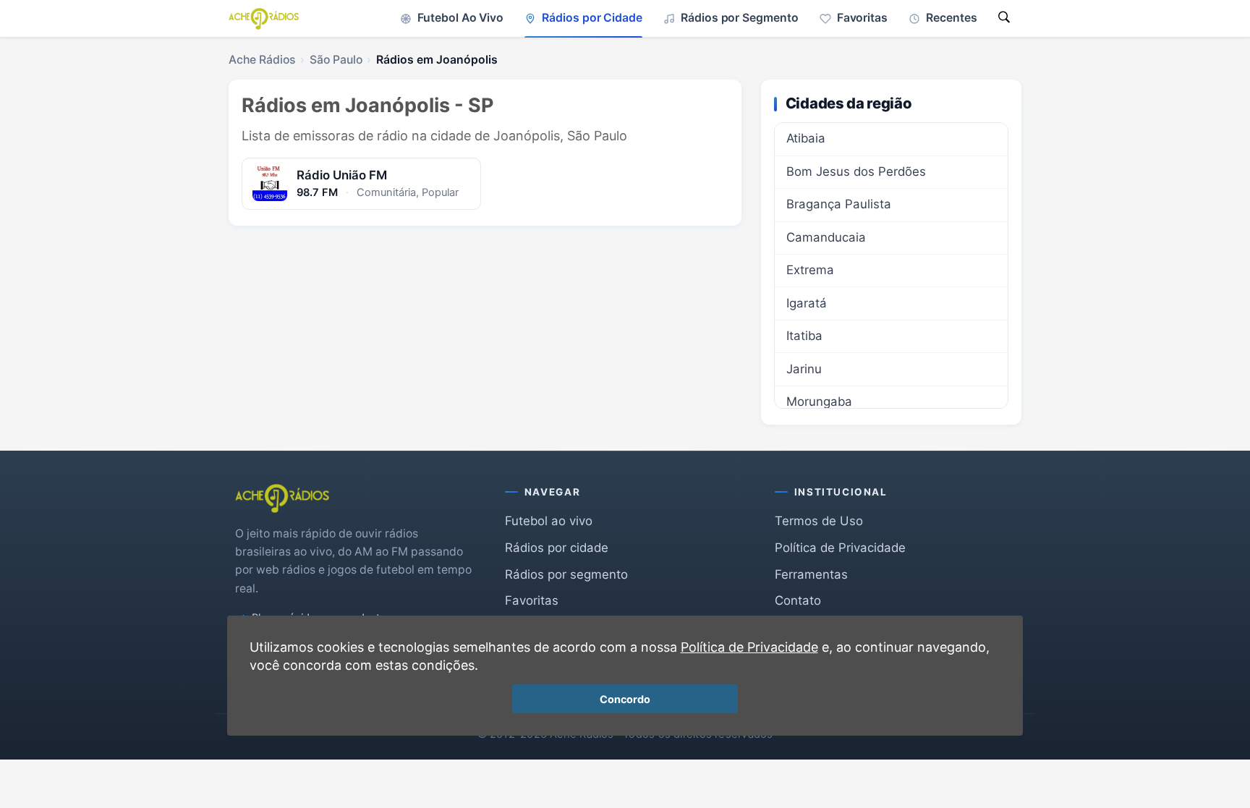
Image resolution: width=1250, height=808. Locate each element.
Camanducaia (826, 237)
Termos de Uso (819, 521)
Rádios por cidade (556, 547)
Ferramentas (811, 574)
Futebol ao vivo (548, 521)
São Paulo (336, 60)
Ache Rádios (262, 60)
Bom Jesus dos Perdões (856, 171)
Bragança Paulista (838, 204)
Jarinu (804, 369)
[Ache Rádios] (264, 19)
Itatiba (804, 335)
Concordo (625, 699)
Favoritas (531, 600)
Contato (798, 600)
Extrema (810, 270)
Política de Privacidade (840, 547)
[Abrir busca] (1004, 18)
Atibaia (805, 138)
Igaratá (806, 303)
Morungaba (819, 401)
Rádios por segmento (566, 574)
